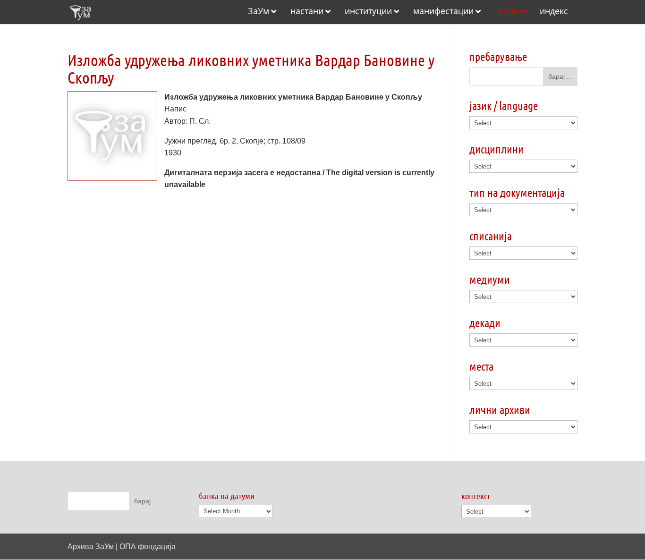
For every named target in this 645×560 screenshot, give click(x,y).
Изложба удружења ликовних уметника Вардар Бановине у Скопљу (251, 68)
